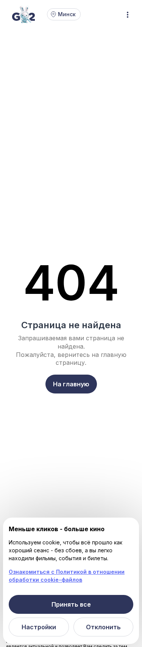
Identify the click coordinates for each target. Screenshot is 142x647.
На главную (71, 384)
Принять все (71, 604)
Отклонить (103, 627)
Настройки (39, 627)
